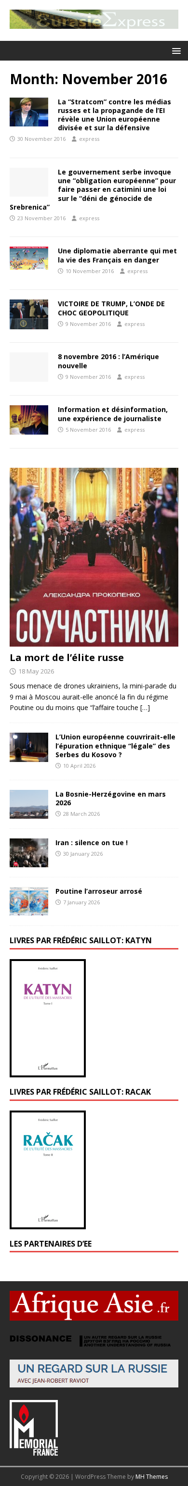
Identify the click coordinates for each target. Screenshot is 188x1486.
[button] (175, 50)
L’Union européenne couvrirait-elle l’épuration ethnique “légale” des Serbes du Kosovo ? (115, 745)
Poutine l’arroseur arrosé (98, 891)
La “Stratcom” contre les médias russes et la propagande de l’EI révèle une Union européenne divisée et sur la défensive (114, 115)
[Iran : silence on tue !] (29, 861)
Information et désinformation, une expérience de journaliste (113, 414)
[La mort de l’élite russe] (94, 640)
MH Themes (151, 1477)
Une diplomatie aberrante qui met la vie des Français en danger (117, 255)
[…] (145, 707)
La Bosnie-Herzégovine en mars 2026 (110, 798)
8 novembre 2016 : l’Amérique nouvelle (108, 361)
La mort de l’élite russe (67, 657)
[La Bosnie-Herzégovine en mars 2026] (29, 812)
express (89, 138)
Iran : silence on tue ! (91, 842)
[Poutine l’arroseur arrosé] (29, 910)
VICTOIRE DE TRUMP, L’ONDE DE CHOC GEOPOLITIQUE (111, 308)
